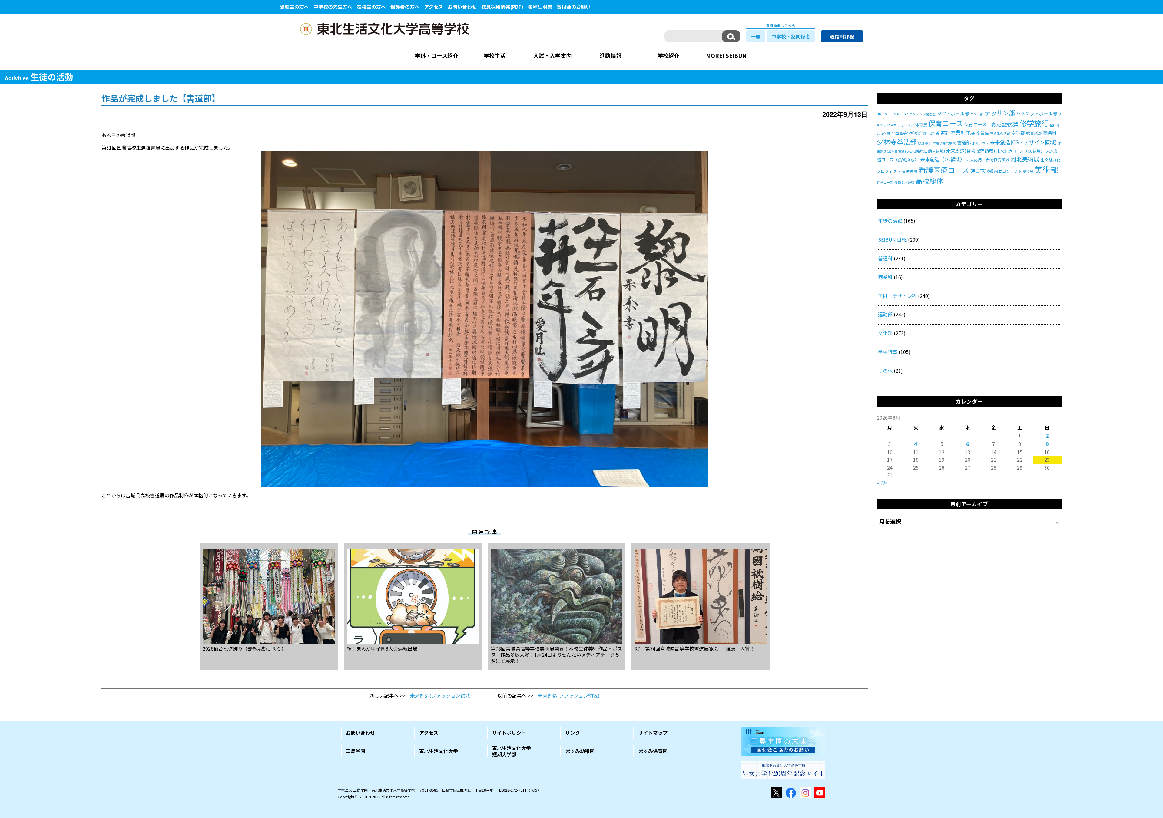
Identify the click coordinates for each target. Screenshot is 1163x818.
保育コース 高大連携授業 (991, 124)
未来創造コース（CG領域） (1020, 151)
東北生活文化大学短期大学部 (511, 751)
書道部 (964, 142)
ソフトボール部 (953, 113)
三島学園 (355, 750)
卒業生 (982, 133)
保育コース (945, 123)
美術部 (1046, 169)
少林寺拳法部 (897, 141)
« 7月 (882, 482)
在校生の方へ (371, 6)
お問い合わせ (462, 6)
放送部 (923, 143)
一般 (755, 36)
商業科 (1050, 132)
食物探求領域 (904, 182)
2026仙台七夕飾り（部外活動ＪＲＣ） (244, 648)
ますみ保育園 (653, 750)
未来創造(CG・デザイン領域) (1023, 142)
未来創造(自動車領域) (926, 151)
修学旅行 (1034, 123)
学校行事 (887, 351)
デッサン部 (1000, 112)
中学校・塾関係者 (790, 36)
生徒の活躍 (890, 220)
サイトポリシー (509, 732)
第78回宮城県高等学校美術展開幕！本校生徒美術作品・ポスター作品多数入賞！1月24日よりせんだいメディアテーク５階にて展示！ (556, 654)
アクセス (433, 6)
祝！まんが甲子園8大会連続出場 (382, 648)
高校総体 (929, 181)
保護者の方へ (404, 6)
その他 (885, 370)
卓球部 (1018, 132)
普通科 (885, 258)
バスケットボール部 (1036, 113)
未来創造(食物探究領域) (970, 150)
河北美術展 (1025, 159)
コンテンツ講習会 (922, 114)
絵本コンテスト (1008, 171)
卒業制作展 (963, 132)
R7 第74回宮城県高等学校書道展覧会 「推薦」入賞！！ (697, 648)
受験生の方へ (294, 6)
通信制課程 (842, 36)
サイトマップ (653, 732)
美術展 (1028, 171)
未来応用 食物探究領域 (987, 160)
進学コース (885, 182)
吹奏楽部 (1034, 133)
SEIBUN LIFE (892, 239)
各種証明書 (540, 6)
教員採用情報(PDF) (502, 6)
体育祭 (921, 124)
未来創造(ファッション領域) (441, 695)
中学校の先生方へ (332, 6)
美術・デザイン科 (897, 295)
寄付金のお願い (574, 6)
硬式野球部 (981, 170)
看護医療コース (944, 169)
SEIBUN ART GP (896, 114)
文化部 (885, 333)
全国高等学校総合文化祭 (913, 133)
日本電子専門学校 (942, 143)
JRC (880, 114)
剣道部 (942, 132)
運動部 (885, 314)
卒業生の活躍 (1000, 133)
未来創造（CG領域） (942, 159)
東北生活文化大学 (438, 750)
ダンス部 (976, 114)
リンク (572, 732)
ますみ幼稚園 (580, 750)
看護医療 (909, 171)
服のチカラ (980, 143)
